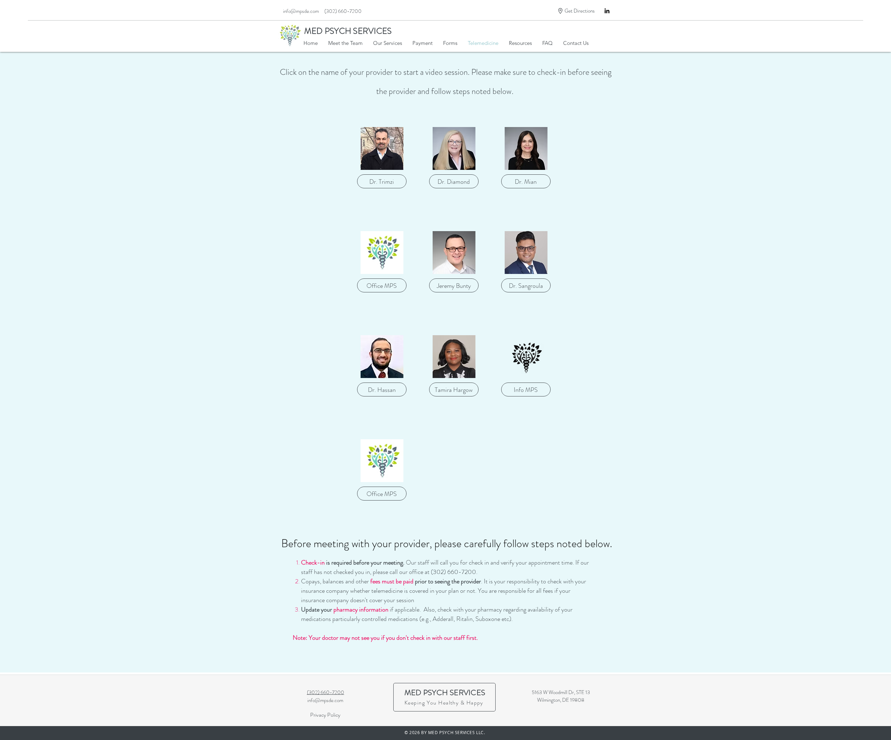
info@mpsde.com (325, 700)
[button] (450, 43)
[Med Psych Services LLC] (607, 10)
